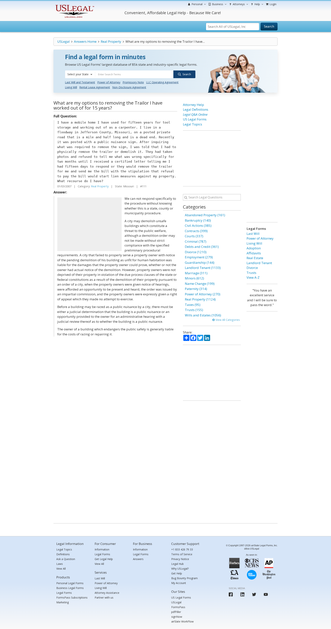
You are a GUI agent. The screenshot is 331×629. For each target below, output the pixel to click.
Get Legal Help (104, 559)
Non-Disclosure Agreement (129, 87)
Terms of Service (181, 554)
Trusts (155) (194, 310)
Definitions (63, 554)
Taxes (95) (192, 304)
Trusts (251, 272)
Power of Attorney (108, 82)
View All (61, 568)
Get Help (176, 573)
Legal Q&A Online (195, 114)
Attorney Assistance (107, 593)
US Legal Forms (194, 119)
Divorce (252, 267)
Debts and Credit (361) (202, 246)
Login (272, 4)
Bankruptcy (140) (198, 220)
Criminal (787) (195, 241)
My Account (178, 583)
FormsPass (178, 607)
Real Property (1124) (200, 299)
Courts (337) (194, 236)
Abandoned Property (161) (205, 215)
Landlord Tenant (259, 263)
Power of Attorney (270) (202, 294)
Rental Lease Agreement (94, 87)
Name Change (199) (200, 283)
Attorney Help (193, 104)
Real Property (111, 41)
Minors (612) (194, 278)
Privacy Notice (180, 559)
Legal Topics (192, 124)
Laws (59, 564)
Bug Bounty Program (184, 578)
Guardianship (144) (199, 262)
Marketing (62, 602)
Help (257, 4)
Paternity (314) (196, 289)
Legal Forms (64, 593)
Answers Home (85, 41)
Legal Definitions (195, 109)
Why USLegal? (180, 568)
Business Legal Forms (70, 588)
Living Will (71, 87)
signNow (176, 616)
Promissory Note (133, 82)
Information (102, 549)
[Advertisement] (89, 224)
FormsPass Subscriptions (72, 597)
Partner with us (104, 597)
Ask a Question (65, 559)
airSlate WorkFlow (182, 621)
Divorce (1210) (195, 252)
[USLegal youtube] (266, 594)
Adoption (254, 248)
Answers (138, 559)
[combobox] (80, 74)
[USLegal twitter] (254, 594)
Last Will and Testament (80, 82)
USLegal (63, 41)
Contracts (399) (196, 231)
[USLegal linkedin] (242, 594)
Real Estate (255, 258)
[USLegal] (74, 5)
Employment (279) (199, 257)
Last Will (253, 233)
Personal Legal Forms (70, 583)
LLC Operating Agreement (162, 82)
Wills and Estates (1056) (203, 315)
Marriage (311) (196, 273)
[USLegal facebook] (231, 594)
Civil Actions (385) (198, 225)
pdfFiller (176, 612)
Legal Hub (177, 564)
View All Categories (227, 320)
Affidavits (254, 253)
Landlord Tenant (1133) (203, 267)
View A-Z (253, 277)
